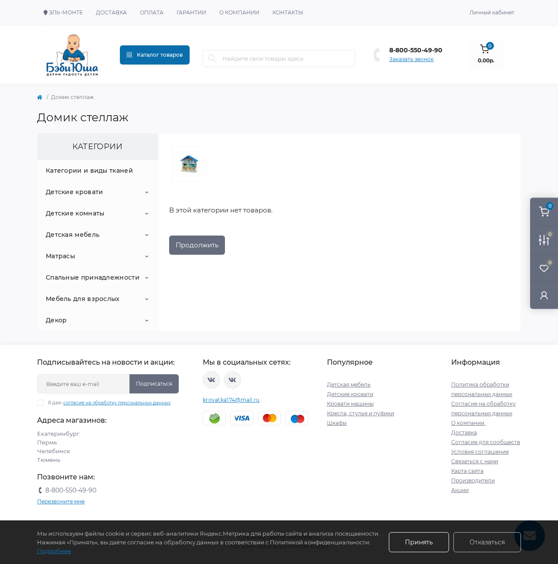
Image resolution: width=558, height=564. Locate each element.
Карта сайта (467, 471)
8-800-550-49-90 (415, 50)
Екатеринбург (58, 433)
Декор (56, 320)
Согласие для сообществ (485, 442)
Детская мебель (72, 235)
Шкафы (337, 423)
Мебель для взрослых (83, 299)
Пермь (47, 442)
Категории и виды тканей (89, 170)
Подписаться (154, 383)
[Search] (212, 58)
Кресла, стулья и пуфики (360, 413)
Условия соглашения (480, 451)
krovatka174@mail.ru (231, 400)
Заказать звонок (411, 59)
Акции (460, 490)
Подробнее (54, 550)
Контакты (287, 12)
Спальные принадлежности (93, 277)
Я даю (109, 403)
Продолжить (197, 245)
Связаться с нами (474, 461)
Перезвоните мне (61, 501)
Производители (473, 480)
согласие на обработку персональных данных (116, 403)
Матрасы (60, 256)
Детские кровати (74, 192)
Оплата (151, 12)
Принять (419, 542)
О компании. (468, 423)
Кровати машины (350, 403)
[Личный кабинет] (544, 295)
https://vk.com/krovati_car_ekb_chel (211, 380)
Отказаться (487, 542)
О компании (239, 12)
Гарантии (191, 12)
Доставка (111, 12)
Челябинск (53, 451)
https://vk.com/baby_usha (232, 380)
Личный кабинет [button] (492, 12)
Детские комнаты (75, 213)
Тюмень (48, 459)
